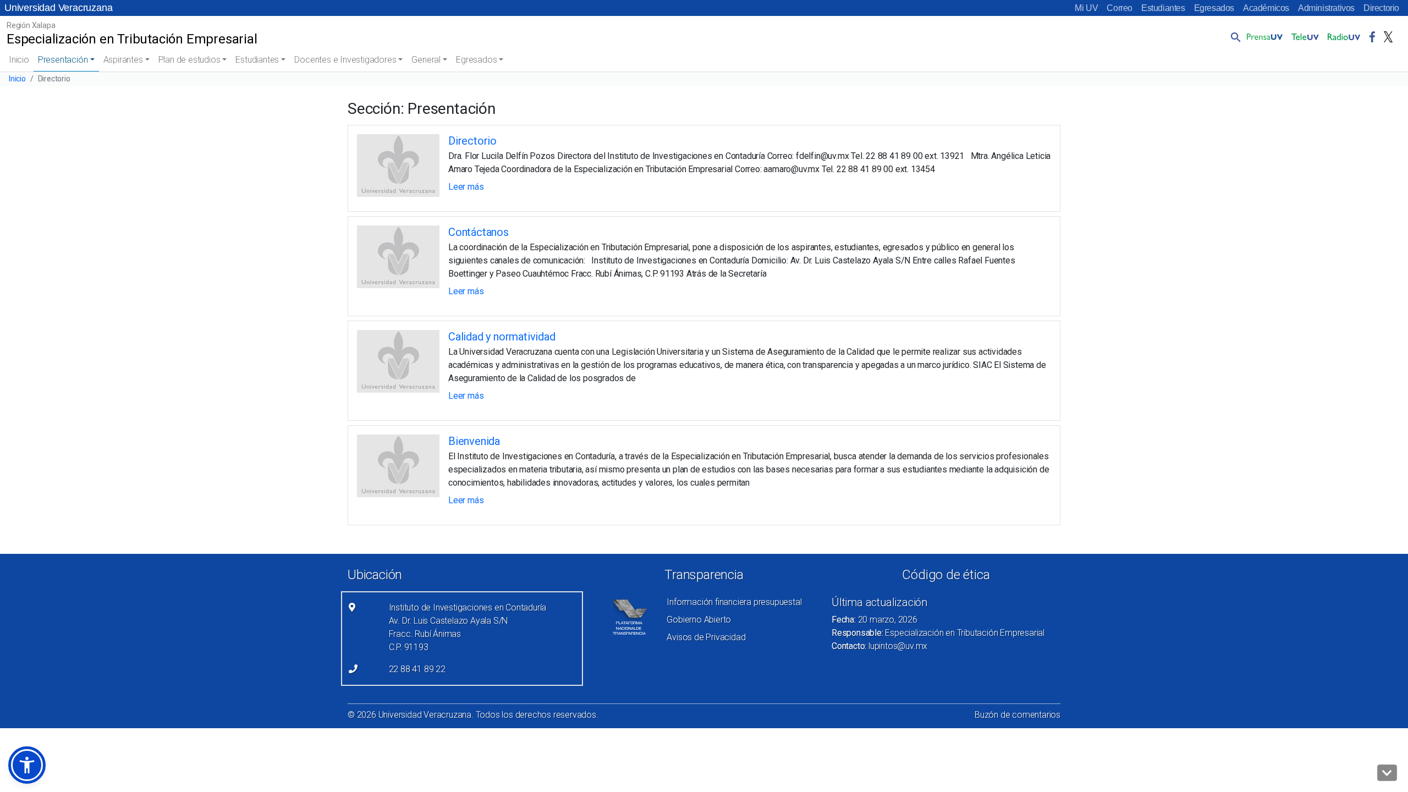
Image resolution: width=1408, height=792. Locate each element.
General (426, 59)
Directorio (1381, 8)
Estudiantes (1163, 8)
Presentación (63, 59)
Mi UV (1086, 8)
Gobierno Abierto (699, 619)
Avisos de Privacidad (706, 637)
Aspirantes (123, 59)
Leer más (465, 187)
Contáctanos (478, 232)
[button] (1233, 37)
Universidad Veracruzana (58, 7)
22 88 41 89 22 (417, 669)
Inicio (19, 59)
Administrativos (1326, 8)
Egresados (1214, 8)
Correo (1119, 8)
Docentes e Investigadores (345, 59)
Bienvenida (474, 441)
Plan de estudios (189, 59)
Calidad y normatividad (502, 336)
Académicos (1266, 8)
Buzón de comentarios (1017, 715)
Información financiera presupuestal (734, 602)
